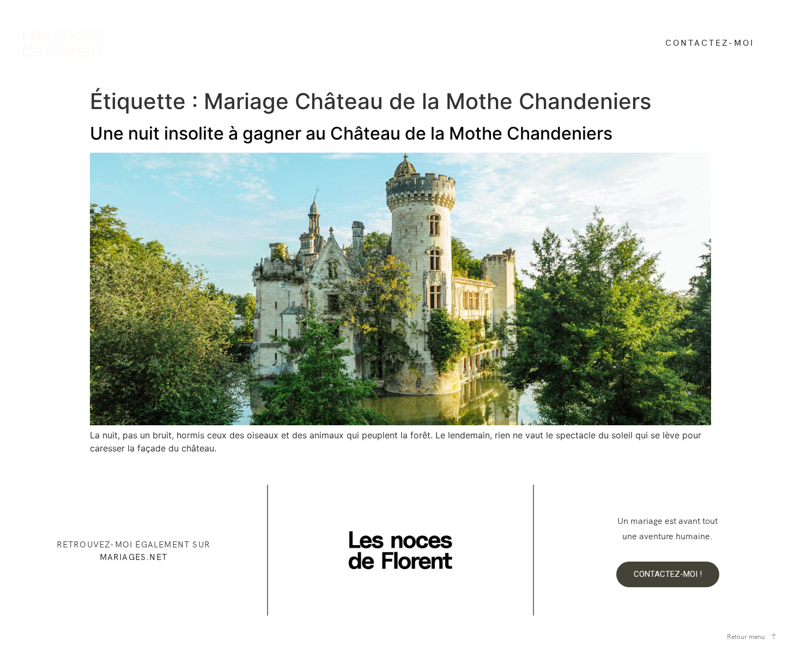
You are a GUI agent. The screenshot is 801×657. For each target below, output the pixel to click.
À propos (389, 34)
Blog (442, 34)
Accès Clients (240, 49)
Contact (492, 34)
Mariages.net (133, 556)
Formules (327, 34)
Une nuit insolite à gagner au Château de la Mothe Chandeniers (351, 133)
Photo (225, 34)
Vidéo (273, 34)
